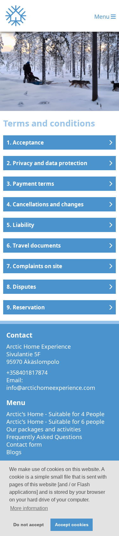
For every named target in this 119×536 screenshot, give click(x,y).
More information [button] (29, 508)
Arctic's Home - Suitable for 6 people (55, 421)
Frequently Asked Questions (44, 437)
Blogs (14, 452)
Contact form (24, 444)
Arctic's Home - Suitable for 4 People (55, 414)
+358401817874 (27, 372)
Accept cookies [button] (72, 524)
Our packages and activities (43, 429)
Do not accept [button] (28, 524)
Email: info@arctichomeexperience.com (50, 383)
